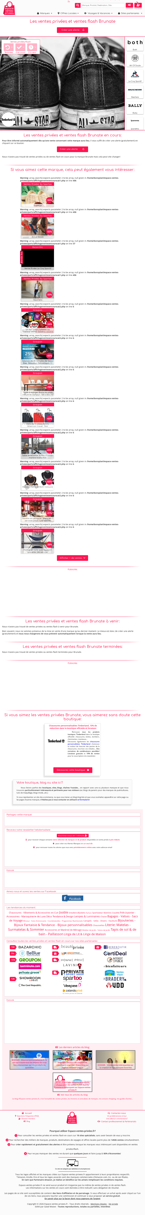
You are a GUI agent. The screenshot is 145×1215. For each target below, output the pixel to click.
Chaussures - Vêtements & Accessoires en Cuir (34, 912)
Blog (28, 1121)
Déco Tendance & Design (59, 916)
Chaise (103, 916)
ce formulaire (83, 799)
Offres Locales (68, 13)
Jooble (63, 912)
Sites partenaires (129, 13)
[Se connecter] (129, 5)
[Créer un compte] (138, 5)
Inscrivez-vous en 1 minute (71, 835)
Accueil (28, 1113)
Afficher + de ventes (71, 557)
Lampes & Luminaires (87, 916)
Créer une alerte (70, 29)
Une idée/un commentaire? (117, 1118)
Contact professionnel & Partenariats (118, 1121)
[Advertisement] (72, 592)
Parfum (89, 913)
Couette (115, 912)
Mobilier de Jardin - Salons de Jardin (96, 930)
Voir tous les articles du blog (74, 1094)
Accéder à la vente (41, 204)
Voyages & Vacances (98, 13)
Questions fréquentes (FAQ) (27, 1116)
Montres (107, 912)
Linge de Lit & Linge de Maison (85, 934)
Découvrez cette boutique (71, 769)
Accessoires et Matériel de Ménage (63, 929)
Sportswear (97, 912)
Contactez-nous (118, 1113)
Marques (44, 13)
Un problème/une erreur (117, 1116)
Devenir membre (28, 1118)
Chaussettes (99, 925)
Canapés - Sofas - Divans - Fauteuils (100, 920)
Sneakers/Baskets (77, 912)
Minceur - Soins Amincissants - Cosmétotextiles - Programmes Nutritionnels (53, 921)
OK (121, 5)
